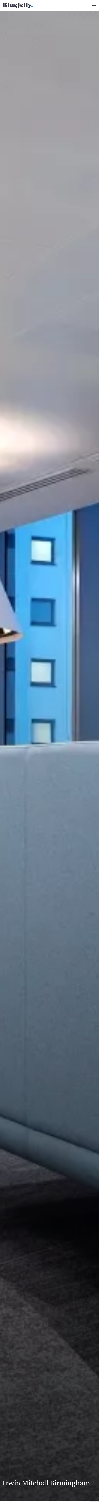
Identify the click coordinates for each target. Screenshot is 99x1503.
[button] (94, 5)
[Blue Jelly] (18, 5)
